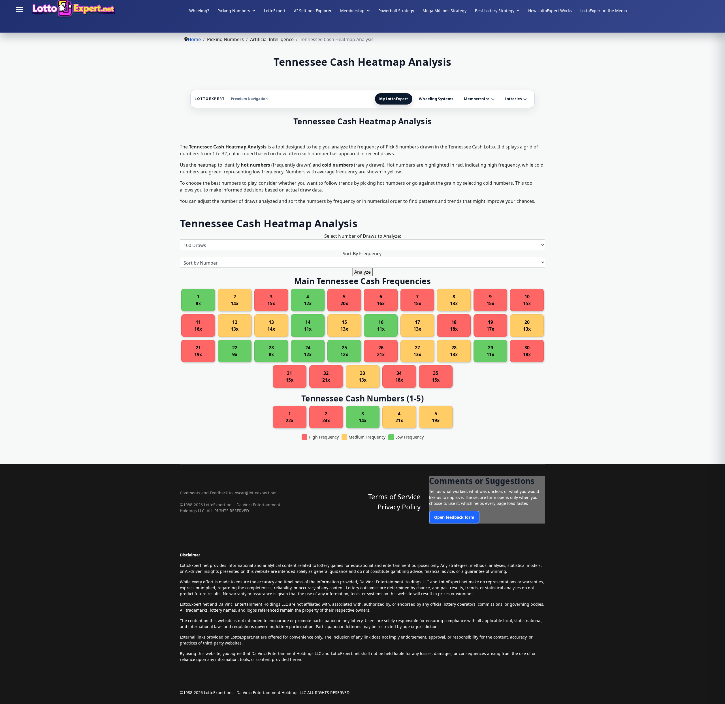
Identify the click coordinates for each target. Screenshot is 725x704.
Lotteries (513, 98)
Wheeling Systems (436, 98)
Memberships (476, 98)
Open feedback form (454, 517)
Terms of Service (394, 496)
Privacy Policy (399, 506)
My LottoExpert (393, 98)
